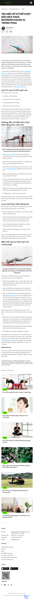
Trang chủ (4, 9)
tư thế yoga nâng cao (19, 86)
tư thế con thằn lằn (11, 154)
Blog (2, 551)
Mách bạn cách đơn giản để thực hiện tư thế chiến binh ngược (16, 466)
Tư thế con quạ (24, 363)
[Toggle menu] (31, 3)
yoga (8, 365)
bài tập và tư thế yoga (12, 360)
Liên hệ (3, 549)
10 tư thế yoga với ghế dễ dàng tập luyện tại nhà (16, 441)
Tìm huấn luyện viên (7, 555)
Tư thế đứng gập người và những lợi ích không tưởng (16, 516)
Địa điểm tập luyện (6, 553)
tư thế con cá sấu (14, 363)
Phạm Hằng (9, 27)
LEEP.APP (6, 340)
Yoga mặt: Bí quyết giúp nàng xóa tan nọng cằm (15, 416)
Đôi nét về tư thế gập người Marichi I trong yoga (15, 491)
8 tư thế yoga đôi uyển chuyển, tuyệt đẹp (16, 392)
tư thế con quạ (12, 295)
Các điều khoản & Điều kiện (9, 557)
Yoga (22, 9)
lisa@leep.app (15, 539)
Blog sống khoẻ (14, 9)
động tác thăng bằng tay (16, 362)
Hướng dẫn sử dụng (7, 547)
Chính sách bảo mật (7, 559)
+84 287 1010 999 (16, 537)
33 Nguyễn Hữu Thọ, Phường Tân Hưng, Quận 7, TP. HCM (20, 532)
